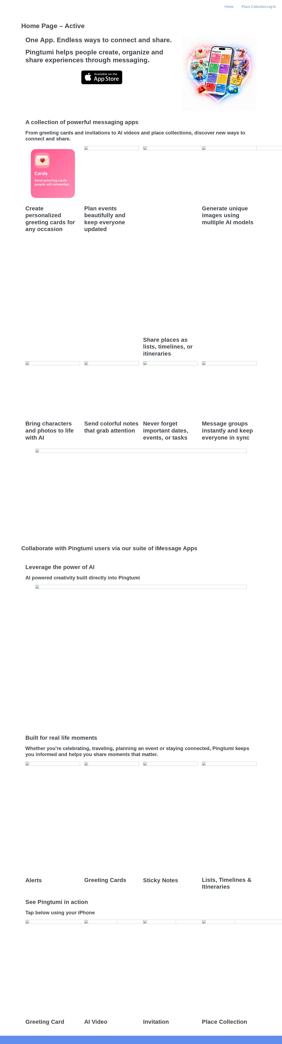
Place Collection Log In (259, 6)
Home (229, 6)
